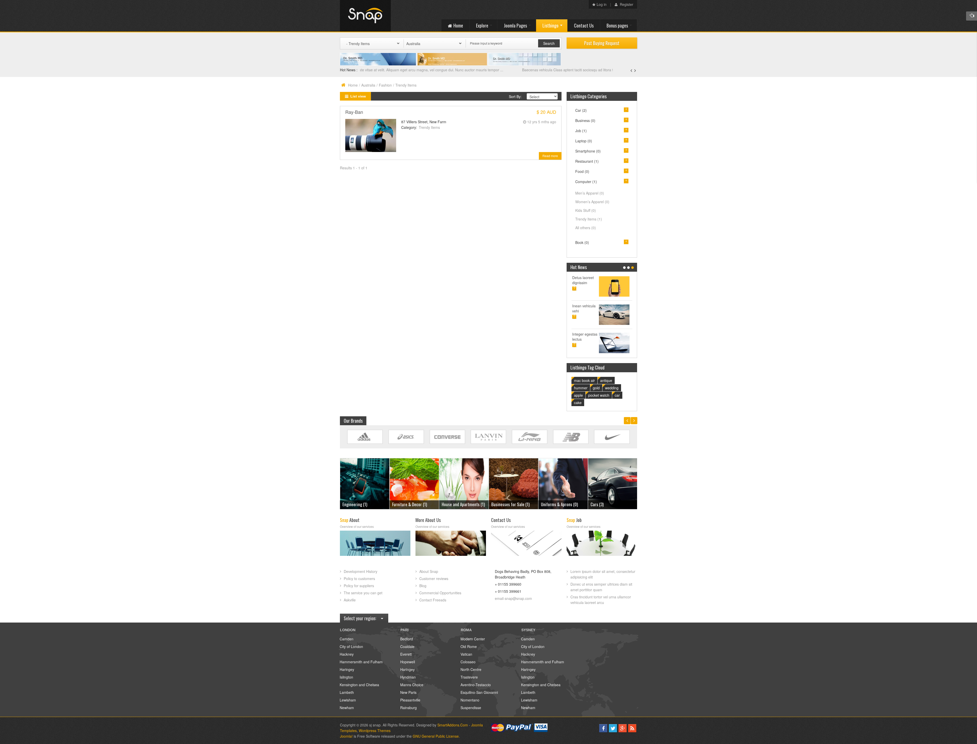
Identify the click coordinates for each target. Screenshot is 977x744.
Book (582, 242)
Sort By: (515, 96)
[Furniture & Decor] (364, 483)
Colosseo (468, 661)
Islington (346, 677)
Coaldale (407, 646)
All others (585, 227)
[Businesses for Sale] (464, 483)
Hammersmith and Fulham (361, 661)
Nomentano (470, 699)
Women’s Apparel (592, 201)
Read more (550, 156)
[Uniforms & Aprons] (513, 483)
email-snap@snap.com (513, 598)
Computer (586, 181)
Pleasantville (410, 699)
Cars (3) (547, 504)
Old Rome (469, 646)
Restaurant (587, 161)
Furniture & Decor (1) (359, 504)
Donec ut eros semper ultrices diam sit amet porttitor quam (601, 587)
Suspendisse (471, 707)
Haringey (347, 669)
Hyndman (408, 677)
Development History (360, 571)
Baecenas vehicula (375, 69)
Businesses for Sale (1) (461, 504)
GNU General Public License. (436, 736)
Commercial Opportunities (440, 592)
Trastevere (469, 677)
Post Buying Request (602, 43)
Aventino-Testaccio (476, 684)
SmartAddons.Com (452, 724)
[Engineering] (612, 483)
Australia (368, 85)
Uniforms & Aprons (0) (509, 504)
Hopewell (407, 661)
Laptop (583, 140)
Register (626, 4)
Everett (406, 654)
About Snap (428, 571)
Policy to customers (359, 578)
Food (582, 171)
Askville (350, 599)
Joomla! (346, 736)
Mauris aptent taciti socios (617, 280)
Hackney (347, 654)
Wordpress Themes (375, 730)
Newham (347, 707)
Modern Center (473, 638)
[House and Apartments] (414, 483)
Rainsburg (408, 707)
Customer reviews (433, 578)
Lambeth (347, 692)
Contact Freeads (432, 599)
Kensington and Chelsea (359, 684)
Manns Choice (411, 684)
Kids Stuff (585, 210)
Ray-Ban (354, 111)
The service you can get (363, 592)
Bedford (406, 638)
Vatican (466, 654)
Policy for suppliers (359, 585)
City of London (351, 646)
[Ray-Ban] (370, 134)
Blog (422, 585)
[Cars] (563, 483)
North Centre (471, 669)
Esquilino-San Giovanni (479, 692)
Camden (346, 638)
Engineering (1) (603, 504)
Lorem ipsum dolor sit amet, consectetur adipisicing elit (602, 574)
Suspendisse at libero (618, 308)
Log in (602, 4)
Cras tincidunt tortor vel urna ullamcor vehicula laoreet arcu (600, 599)
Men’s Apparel (589, 193)
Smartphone (588, 151)
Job (581, 130)
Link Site (365, 437)
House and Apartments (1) (413, 504)
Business (585, 120)
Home (353, 85)
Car (581, 110)
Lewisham (348, 699)
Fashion (385, 85)
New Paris (408, 692)
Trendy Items (429, 127)
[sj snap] (365, 16)
